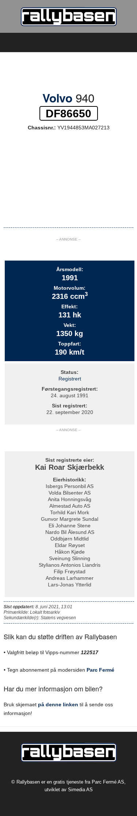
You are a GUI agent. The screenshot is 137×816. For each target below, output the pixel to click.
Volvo (57, 97)
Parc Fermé (100, 670)
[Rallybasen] (68, 16)
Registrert (69, 379)
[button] (126, 43)
